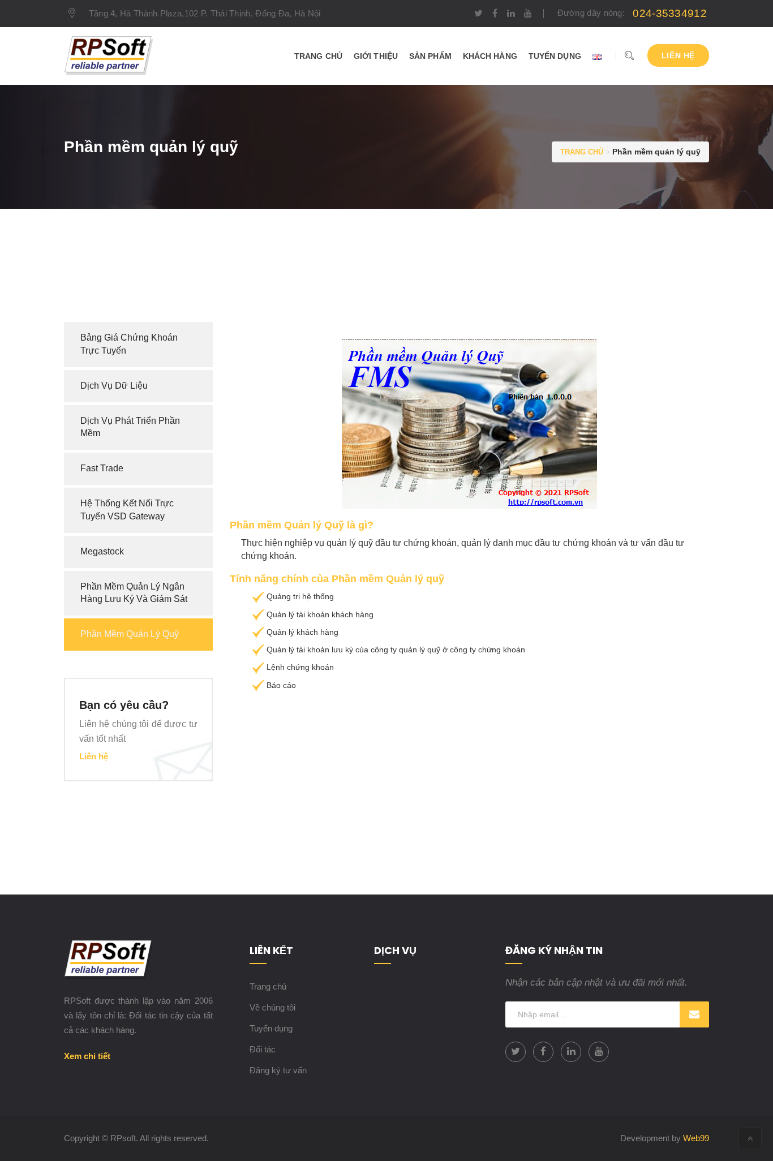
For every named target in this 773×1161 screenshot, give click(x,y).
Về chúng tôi (272, 1007)
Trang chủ (268, 986)
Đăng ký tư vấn (278, 1070)
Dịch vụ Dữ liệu (114, 385)
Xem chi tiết (87, 1056)
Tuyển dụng (271, 1028)
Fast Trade (101, 468)
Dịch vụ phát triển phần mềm (130, 427)
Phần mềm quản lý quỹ (129, 634)
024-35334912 (670, 13)
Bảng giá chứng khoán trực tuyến (129, 344)
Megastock (102, 551)
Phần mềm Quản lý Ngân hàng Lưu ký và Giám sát (133, 593)
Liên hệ (678, 55)
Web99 (696, 1138)
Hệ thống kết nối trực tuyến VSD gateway (127, 509)
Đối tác (263, 1049)
